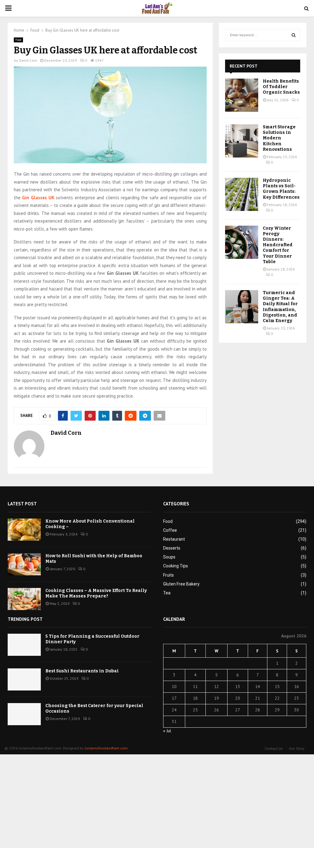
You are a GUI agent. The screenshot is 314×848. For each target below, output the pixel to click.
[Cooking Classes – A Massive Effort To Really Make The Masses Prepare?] (24, 599)
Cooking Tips (175, 565)
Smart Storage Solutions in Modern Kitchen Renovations (279, 138)
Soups (169, 556)
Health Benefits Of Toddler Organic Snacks (281, 87)
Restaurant (174, 539)
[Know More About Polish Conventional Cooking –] (24, 530)
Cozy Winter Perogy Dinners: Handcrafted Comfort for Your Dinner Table (278, 245)
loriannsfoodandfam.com (106, 748)
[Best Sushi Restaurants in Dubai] (24, 679)
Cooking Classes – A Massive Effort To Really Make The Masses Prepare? (96, 593)
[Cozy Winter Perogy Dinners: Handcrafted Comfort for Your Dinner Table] (241, 242)
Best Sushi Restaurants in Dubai (82, 671)
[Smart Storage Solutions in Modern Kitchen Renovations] (241, 141)
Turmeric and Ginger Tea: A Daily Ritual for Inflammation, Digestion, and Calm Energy (280, 306)
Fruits (168, 575)
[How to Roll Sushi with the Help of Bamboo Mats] (24, 564)
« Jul (167, 730)
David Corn (28, 60)
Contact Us (274, 748)
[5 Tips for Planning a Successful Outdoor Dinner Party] (24, 645)
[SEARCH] (293, 35)
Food (18, 40)
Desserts (171, 548)
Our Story (296, 748)
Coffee (170, 530)
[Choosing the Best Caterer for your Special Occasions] (24, 714)
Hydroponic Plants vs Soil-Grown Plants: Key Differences (281, 189)
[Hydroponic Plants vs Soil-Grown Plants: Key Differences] (241, 194)
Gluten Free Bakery (181, 584)
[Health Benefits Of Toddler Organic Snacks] (241, 95)
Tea (166, 592)
